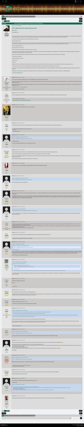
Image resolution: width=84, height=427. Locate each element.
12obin (6, 214)
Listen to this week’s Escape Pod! (17, 72)
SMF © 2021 (77, 424)
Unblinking (6, 401)
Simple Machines (81, 424)
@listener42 (28, 100)
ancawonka (6, 386)
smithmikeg (6, 280)
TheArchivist (6, 249)
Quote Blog (15, 100)
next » (81, 18)
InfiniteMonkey (6, 151)
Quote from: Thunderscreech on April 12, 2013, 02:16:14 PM (22, 265)
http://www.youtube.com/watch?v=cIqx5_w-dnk (19, 373)
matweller (6, 264)
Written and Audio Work (21, 100)
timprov (6, 124)
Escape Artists (3, 424)
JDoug (6, 183)
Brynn (6, 168)
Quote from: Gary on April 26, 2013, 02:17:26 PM (18, 384)
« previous (3, 18)
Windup (6, 233)
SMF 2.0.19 (74, 424)
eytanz (6, 32)
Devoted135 (6, 291)
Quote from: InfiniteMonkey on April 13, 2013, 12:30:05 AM (19, 310)
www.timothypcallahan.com (16, 131)
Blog (13, 100)
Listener (6, 94)
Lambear (6, 223)
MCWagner (6, 198)
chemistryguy (6, 82)
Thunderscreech (6, 115)
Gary (6, 348)
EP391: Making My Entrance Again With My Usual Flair (24, 28)
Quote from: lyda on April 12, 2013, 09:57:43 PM (19, 263)
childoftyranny (6, 371)
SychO (82, 425)
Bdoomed (6, 356)
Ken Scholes (15, 30)
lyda (6, 142)
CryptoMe (6, 330)
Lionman (6, 309)
